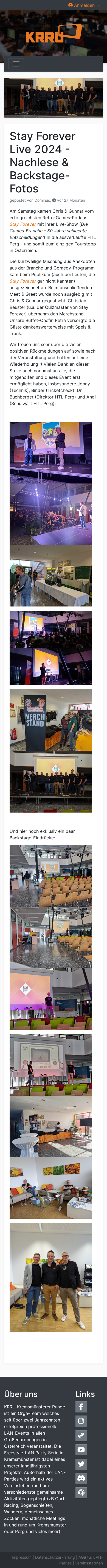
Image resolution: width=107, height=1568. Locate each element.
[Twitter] (81, 1464)
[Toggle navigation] (16, 63)
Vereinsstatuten (89, 1563)
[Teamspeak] (81, 1492)
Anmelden (84, 5)
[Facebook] (81, 1406)
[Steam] (81, 1435)
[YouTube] (81, 1449)
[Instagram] (81, 1421)
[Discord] (81, 1478)
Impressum (22, 1557)
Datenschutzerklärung (55, 1557)
